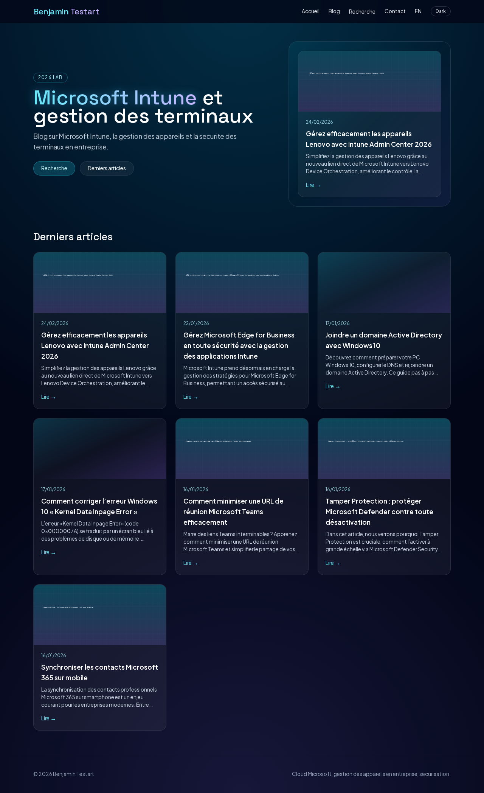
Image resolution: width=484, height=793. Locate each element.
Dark (441, 11)
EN (418, 11)
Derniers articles (107, 168)
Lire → (313, 185)
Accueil (311, 11)
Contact (395, 11)
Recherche (362, 11)
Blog (334, 11)
